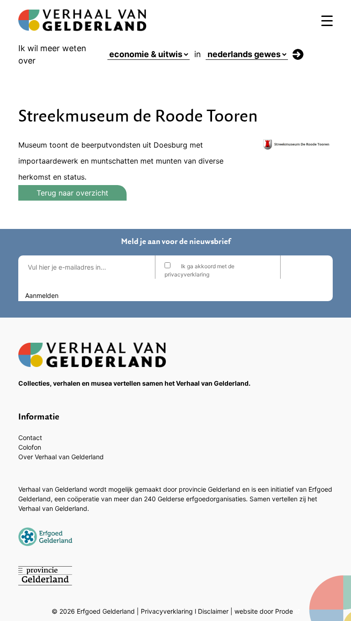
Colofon (29, 447)
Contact (30, 437)
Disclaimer (213, 611)
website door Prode (263, 611)
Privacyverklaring (167, 611)
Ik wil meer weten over (52, 54)
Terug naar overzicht (72, 192)
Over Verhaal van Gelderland (61, 457)
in (197, 54)
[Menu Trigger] (327, 20)
